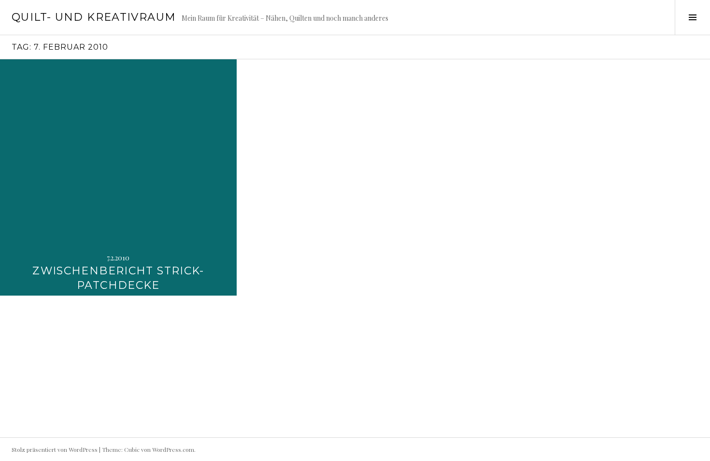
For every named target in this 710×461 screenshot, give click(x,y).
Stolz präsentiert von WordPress (55, 449)
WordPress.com (173, 449)
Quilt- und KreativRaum (94, 17)
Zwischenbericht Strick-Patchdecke (118, 278)
